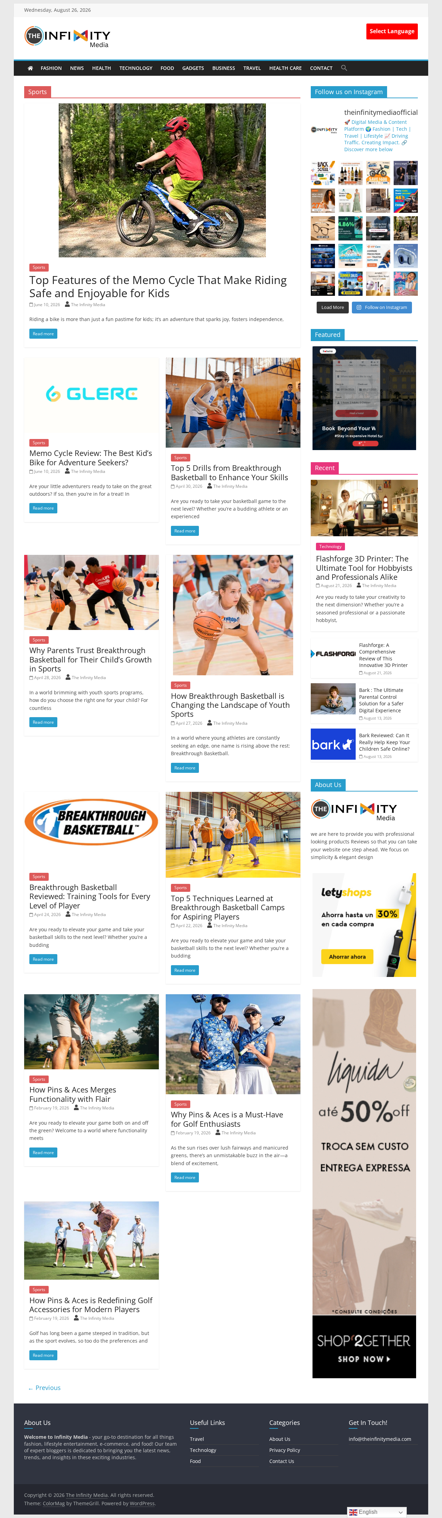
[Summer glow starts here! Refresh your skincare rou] (378, 284)
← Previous (44, 1387)
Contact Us (281, 1461)
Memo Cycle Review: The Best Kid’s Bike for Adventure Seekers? (90, 457)
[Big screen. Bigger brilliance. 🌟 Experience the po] (323, 284)
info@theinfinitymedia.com (380, 1439)
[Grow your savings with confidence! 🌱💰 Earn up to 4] (350, 228)
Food (167, 68)
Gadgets (193, 68)
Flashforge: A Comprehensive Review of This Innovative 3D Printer (383, 655)
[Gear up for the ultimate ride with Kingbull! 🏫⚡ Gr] (378, 173)
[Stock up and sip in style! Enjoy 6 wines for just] (350, 173)
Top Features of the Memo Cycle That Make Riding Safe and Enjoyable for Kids (158, 286)
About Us (279, 1439)
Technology (135, 68)
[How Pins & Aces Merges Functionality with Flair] (91, 998)
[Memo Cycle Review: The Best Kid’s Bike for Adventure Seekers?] (91, 362)
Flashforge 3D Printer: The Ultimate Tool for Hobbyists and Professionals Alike (364, 567)
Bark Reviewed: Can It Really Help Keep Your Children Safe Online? (384, 742)
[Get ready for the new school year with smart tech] (323, 173)
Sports (39, 267)
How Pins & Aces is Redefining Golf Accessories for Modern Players (90, 1304)
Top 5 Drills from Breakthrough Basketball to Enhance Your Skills (229, 472)
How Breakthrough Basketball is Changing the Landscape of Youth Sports (230, 705)
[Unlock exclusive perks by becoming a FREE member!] (323, 256)
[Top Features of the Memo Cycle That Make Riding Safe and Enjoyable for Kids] (162, 107)
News (77, 68)
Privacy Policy (284, 1450)
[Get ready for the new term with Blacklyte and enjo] (378, 201)
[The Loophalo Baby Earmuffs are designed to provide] (406, 256)
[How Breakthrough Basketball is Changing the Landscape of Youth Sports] (233, 559)
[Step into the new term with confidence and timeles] (406, 228)
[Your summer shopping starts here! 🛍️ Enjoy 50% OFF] (350, 256)
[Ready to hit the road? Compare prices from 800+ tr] (378, 256)
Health (101, 68)
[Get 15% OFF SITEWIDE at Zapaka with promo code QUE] (350, 201)
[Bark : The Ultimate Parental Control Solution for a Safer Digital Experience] (333, 687)
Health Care (285, 68)
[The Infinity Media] (30, 68)
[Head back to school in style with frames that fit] (323, 228)
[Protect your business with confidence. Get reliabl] (378, 228)
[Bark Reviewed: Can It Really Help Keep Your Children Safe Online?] (333, 732)
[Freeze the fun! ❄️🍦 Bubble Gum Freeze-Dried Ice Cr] (406, 284)
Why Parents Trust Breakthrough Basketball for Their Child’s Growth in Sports (90, 659)
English (367, 1512)
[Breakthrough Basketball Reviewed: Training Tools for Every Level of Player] (91, 796)
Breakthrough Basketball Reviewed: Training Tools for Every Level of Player (89, 896)
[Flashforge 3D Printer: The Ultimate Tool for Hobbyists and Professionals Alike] (364, 483)
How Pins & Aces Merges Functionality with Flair (72, 1094)
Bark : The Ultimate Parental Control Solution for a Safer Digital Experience (381, 700)
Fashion (51, 68)
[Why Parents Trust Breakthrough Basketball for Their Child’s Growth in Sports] (91, 559)
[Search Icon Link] (344, 68)
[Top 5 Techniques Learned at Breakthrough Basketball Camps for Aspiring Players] (233, 796)
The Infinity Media (88, 305)
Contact (321, 68)
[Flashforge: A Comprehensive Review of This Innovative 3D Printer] (333, 642)
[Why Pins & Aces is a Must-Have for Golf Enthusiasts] (233, 998)
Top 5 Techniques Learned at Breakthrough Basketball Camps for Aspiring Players (228, 907)
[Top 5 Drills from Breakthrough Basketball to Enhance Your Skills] (233, 362)
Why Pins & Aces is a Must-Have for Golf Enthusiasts (227, 1118)
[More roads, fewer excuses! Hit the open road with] (406, 201)
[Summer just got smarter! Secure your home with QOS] (350, 284)
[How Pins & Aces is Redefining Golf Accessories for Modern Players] (91, 1205)
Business (223, 68)
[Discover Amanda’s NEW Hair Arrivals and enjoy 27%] (323, 201)
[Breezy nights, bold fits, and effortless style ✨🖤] (406, 173)
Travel (252, 68)
